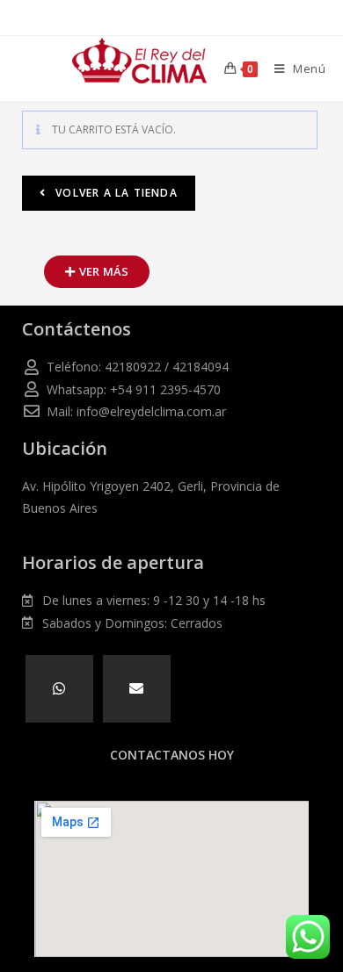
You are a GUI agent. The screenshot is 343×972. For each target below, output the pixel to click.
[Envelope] (137, 689)
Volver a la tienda (115, 192)
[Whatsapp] (59, 689)
